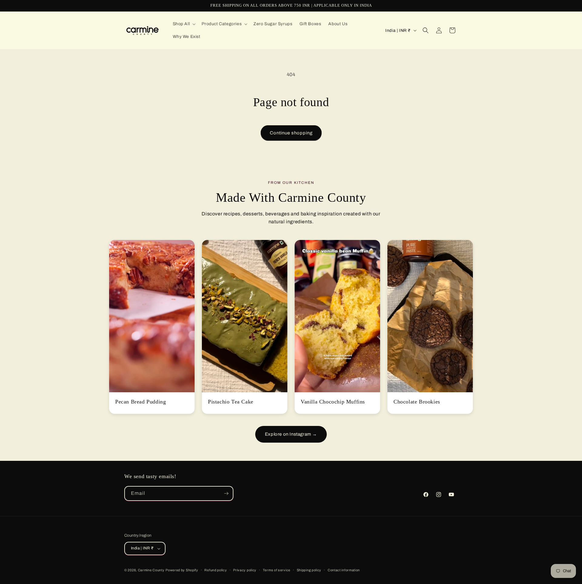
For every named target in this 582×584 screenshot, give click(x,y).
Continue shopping (291, 132)
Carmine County (151, 570)
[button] (183, 24)
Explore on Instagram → (291, 434)
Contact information (344, 570)
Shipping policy (309, 570)
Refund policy (215, 570)
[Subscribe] (226, 493)
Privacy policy (244, 570)
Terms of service (276, 570)
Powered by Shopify (182, 570)
